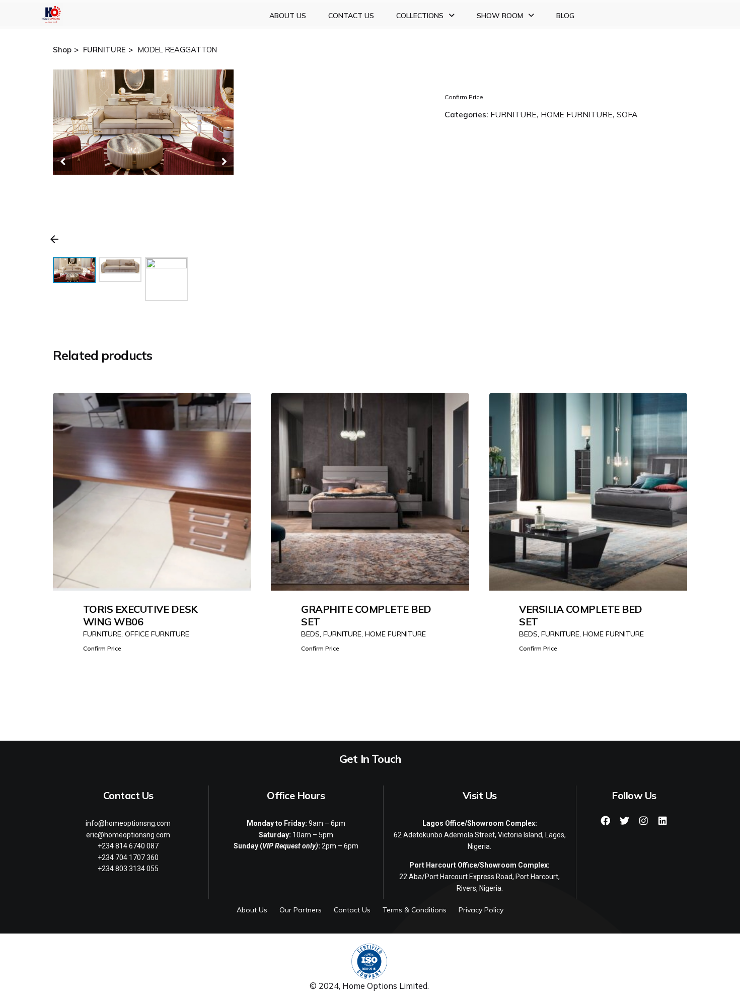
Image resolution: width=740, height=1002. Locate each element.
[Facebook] (605, 820)
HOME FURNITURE (577, 114)
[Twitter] (624, 820)
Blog (565, 15)
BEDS (310, 633)
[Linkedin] (663, 820)
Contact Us (351, 15)
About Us (287, 15)
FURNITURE (513, 114)
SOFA (627, 114)
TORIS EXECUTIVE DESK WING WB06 (140, 615)
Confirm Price (464, 97)
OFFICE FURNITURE (157, 633)
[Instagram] (643, 820)
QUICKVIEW (152, 556)
